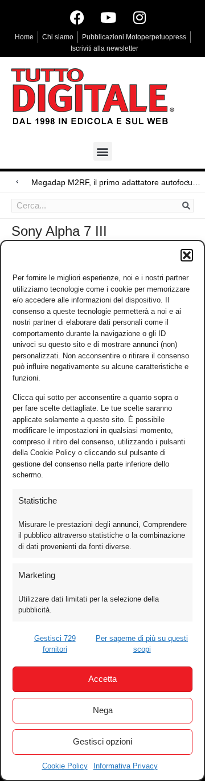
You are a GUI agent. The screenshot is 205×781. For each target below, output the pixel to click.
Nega (103, 710)
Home (24, 37)
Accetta (102, 679)
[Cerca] (186, 205)
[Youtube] (108, 17)
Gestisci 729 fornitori (55, 644)
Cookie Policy (65, 766)
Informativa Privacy (125, 766)
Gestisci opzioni (102, 741)
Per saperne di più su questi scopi (142, 644)
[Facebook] (77, 17)
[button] (186, 255)
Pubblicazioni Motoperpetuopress (134, 37)
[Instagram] (139, 17)
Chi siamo (57, 37)
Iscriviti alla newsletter (104, 48)
